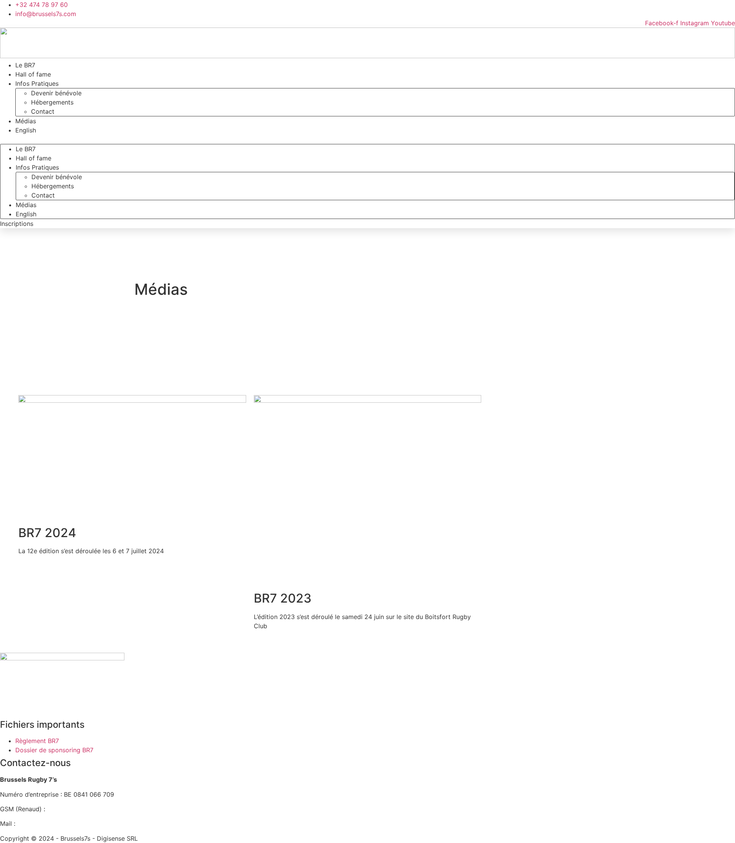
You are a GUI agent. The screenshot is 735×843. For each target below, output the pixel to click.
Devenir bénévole (56, 93)
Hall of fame (33, 158)
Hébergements (52, 102)
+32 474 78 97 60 (73, 809)
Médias (26, 205)
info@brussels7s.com (47, 823)
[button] (367, 139)
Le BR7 (26, 149)
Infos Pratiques (37, 83)
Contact (42, 111)
